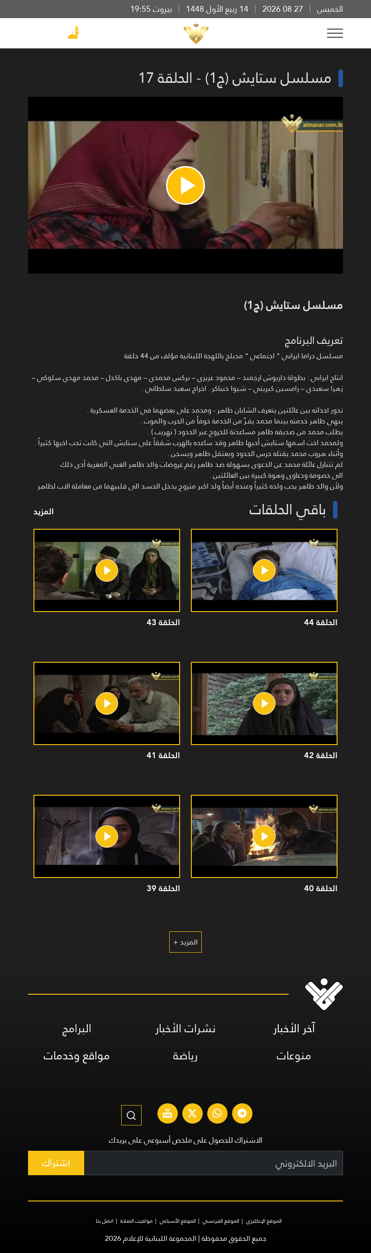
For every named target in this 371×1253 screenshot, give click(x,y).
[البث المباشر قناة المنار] (167, 1114)
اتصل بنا (105, 1221)
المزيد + (185, 942)
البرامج (76, 1028)
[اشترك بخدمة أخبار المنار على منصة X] (192, 1114)
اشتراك (56, 1163)
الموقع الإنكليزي (264, 1221)
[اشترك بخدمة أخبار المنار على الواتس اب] (217, 1114)
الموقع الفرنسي (221, 1221)
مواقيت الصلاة (136, 1221)
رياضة (185, 1055)
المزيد (43, 511)
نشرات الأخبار (185, 1028)
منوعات (294, 1055)
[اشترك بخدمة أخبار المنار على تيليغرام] (242, 1114)
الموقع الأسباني (178, 1221)
